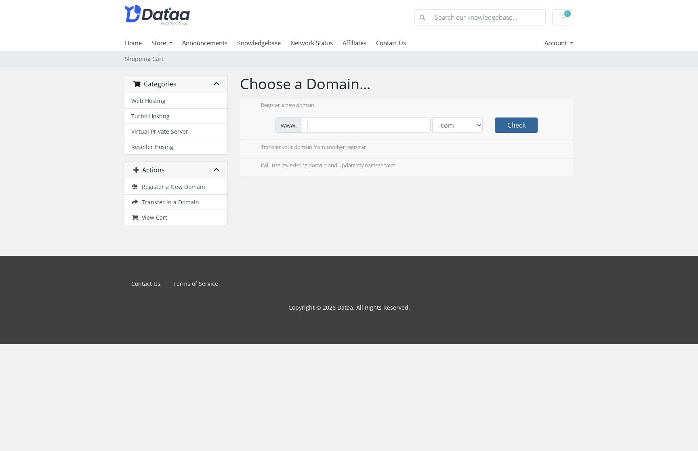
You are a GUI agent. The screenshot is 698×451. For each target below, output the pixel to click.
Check (516, 125)
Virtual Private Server (159, 131)
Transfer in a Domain (169, 202)
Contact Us (391, 43)
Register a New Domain (172, 187)
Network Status (311, 43)
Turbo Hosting (150, 116)
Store (159, 43)
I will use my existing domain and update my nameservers (328, 165)
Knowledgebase (259, 43)
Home (133, 43)
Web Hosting (148, 101)
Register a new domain (287, 105)
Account (556, 43)
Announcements (204, 43)
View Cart (153, 217)
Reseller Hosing (152, 147)
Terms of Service (195, 283)
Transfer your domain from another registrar (313, 147)
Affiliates (354, 43)
